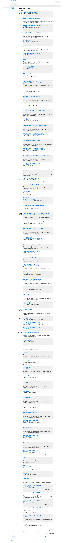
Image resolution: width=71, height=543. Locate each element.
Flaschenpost (36, 532)
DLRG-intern (14, 0)
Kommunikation (14, 536)
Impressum (11, 540)
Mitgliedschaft (25, 534)
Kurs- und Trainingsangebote (27, 532)
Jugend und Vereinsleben (15, 534)
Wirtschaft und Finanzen (15, 535)
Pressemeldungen (36, 531)
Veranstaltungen (25, 531)
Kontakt (11, 0)
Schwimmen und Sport (15, 532)
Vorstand (13, 531)
